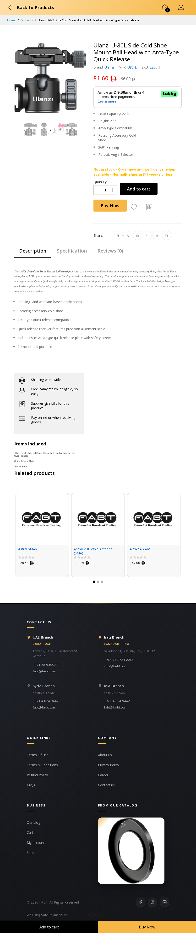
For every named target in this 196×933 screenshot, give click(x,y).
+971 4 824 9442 (46, 701)
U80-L (132, 67)
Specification (72, 251)
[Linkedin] (164, 902)
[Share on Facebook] (118, 235)
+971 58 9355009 (46, 664)
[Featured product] (131, 851)
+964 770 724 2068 (119, 659)
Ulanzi (109, 67)
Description (32, 251)
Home (11, 20)
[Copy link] (166, 235)
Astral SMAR (17, 549)
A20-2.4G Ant (129, 549)
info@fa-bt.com (115, 666)
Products (27, 20)
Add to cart (138, 189)
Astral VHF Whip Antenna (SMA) (83, 551)
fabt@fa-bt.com (44, 671)
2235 (153, 67)
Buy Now (110, 205)
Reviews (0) (110, 251)
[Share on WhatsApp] (147, 235)
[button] (94, 582)
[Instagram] (152, 902)
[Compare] (149, 207)
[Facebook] (140, 902)
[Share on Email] (156, 235)
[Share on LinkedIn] (137, 235)
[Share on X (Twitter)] (127, 235)
